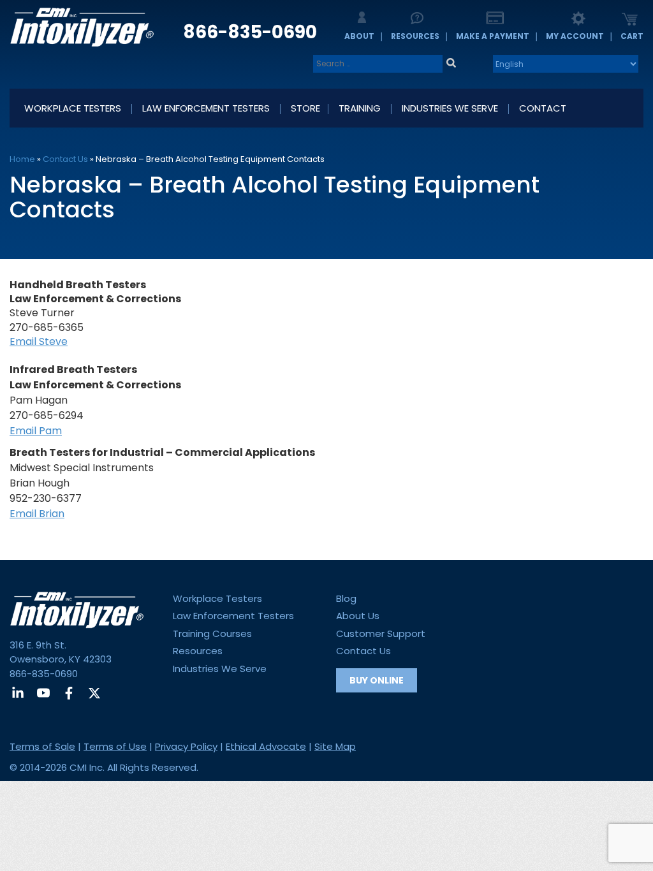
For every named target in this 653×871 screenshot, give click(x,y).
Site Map (335, 746)
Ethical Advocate (266, 746)
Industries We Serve (220, 668)
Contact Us (65, 159)
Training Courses (212, 633)
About (359, 36)
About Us (357, 615)
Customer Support (380, 633)
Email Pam (36, 430)
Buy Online (376, 680)
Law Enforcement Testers (233, 615)
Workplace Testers (217, 598)
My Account (575, 36)
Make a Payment (492, 36)
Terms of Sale (42, 746)
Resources (415, 36)
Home (22, 159)
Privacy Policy (186, 746)
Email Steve (39, 341)
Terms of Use (115, 746)
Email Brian (37, 513)
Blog (346, 598)
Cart (631, 36)
